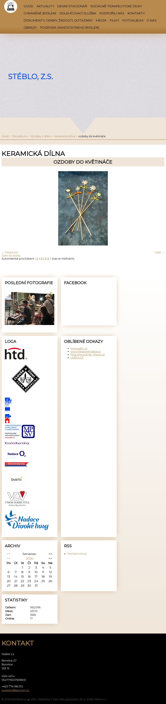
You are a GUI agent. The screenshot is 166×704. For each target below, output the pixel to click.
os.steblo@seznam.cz (15, 690)
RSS (33, 699)
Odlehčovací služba (77, 13)
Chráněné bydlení (40, 13)
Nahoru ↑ (101, 699)
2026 (29, 558)
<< (8, 554)
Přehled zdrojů (77, 553)
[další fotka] (159, 208)
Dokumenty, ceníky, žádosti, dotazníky (58, 20)
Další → (159, 252)
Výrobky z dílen (40, 136)
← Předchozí (10, 252)
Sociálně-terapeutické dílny (116, 6)
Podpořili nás (111, 13)
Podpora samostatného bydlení (69, 27)
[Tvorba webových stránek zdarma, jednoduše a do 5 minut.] (28, 700)
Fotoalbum (132, 20)
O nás (152, 20)
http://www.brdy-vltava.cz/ (88, 354)
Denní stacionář (72, 6)
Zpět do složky (11, 255)
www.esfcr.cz (79, 348)
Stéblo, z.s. (30, 76)
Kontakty (136, 13)
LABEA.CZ (77, 357)
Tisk (54, 699)
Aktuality (45, 6)
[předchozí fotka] (7, 208)
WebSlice (44, 699)
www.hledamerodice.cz (86, 351)
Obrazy (30, 27)
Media (101, 20)
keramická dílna (64, 136)
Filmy (114, 20)
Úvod (28, 6)
